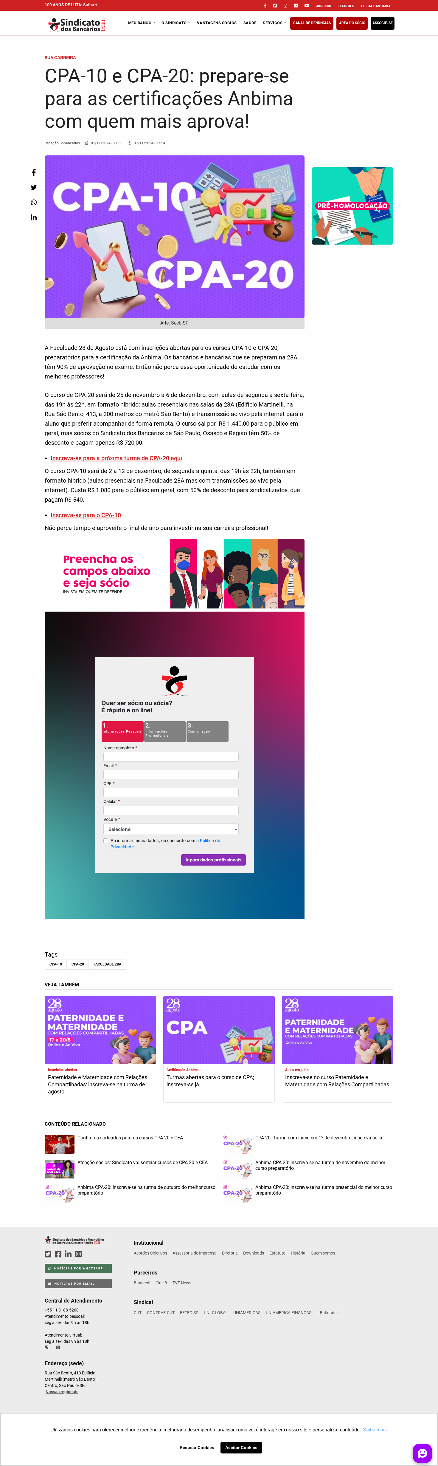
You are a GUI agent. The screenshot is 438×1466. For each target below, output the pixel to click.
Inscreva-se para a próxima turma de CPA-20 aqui (116, 458)
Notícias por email (74, 1283)
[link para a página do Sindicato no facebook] (265, 5)
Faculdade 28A (107, 964)
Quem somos (323, 1253)
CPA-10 (55, 964)
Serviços (273, 23)
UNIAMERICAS (246, 1312)
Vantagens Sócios (217, 23)
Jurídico (324, 6)
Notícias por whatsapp (78, 1268)
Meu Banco (140, 23)
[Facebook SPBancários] (59, 1254)
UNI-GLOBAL (216, 1312)
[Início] (86, 25)
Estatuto (277, 1253)
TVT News (182, 1282)
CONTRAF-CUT (161, 1312)
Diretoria (230, 1253)
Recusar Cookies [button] (197, 1447)
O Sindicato (174, 23)
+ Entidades (327, 1312)
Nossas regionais (62, 1391)
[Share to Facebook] (33, 172)
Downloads (253, 1253)
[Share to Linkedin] (33, 217)
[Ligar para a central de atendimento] (47, 1347)
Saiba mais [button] (375, 1429)
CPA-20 (78, 964)
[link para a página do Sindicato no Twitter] (275, 5)
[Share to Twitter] (33, 187)
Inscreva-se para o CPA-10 (86, 515)
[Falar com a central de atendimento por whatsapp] (58, 1347)
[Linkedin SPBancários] (69, 1254)
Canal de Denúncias (312, 23)
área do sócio (352, 23)
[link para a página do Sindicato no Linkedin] (296, 5)
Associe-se (382, 23)
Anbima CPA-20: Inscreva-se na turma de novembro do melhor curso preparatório (320, 1165)
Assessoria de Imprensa (195, 1253)
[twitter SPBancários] (49, 1254)
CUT (138, 1312)
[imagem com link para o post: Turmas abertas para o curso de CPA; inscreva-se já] (219, 1030)
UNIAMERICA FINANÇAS (288, 1312)
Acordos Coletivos (150, 1253)
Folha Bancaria (375, 6)
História (298, 1253)
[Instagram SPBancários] (79, 1254)
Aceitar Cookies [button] (241, 1447)
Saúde (250, 23)
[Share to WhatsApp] (33, 202)
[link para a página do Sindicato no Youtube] (307, 5)
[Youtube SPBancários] (89, 1254)
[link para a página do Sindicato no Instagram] (285, 5)
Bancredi (142, 1282)
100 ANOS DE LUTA (71, 4)
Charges (346, 6)
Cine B (161, 1282)
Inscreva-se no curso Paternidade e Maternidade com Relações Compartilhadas (337, 1080)
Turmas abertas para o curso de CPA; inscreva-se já (210, 1080)
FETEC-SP (189, 1312)
